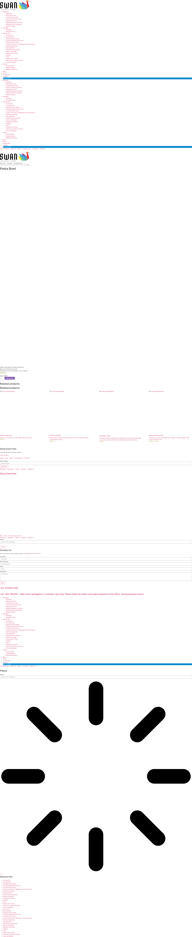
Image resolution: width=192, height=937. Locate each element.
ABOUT (11, 458)
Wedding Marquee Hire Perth (14, 22)
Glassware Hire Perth (12, 53)
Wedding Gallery (10, 67)
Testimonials (6, 75)
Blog (4, 71)
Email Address (4, 461)
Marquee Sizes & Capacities (14, 24)
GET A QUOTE (7, 78)
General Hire (6, 33)
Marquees (6, 11)
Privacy (7, 455)
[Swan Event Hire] (0, 471)
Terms (2, 455)
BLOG (6, 458)
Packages (5, 28)
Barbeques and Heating (12, 39)
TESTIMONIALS (18, 458)
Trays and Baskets (11, 62)
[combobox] (96, 541)
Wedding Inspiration (11, 69)
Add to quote (10, 378)
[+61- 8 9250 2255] (0, 585)
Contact (5, 76)
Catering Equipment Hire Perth (14, 40)
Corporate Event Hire (12, 17)
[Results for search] (96, 776)
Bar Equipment (10, 37)
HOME (2, 458)
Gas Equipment (10, 48)
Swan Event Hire (8, 473)
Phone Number (4, 561)
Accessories (9, 35)
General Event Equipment (13, 49)
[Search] (1, 874)
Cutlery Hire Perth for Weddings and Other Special (20, 44)
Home (1, 165)
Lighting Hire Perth (11, 20)
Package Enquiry (11, 31)
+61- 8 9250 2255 (9, 588)
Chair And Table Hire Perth (13, 19)
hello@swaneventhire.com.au (32, 553)
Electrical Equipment (12, 46)
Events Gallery (10, 66)
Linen (7, 57)
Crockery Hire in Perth (12, 42)
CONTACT (27, 458)
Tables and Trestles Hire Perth (14, 60)
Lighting (8, 55)
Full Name (3, 556)
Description (3, 571)
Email (1, 566)
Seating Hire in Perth (12, 58)
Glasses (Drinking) (11, 51)
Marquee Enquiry (11, 26)
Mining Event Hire (11, 15)
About (4, 73)
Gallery (5, 64)
